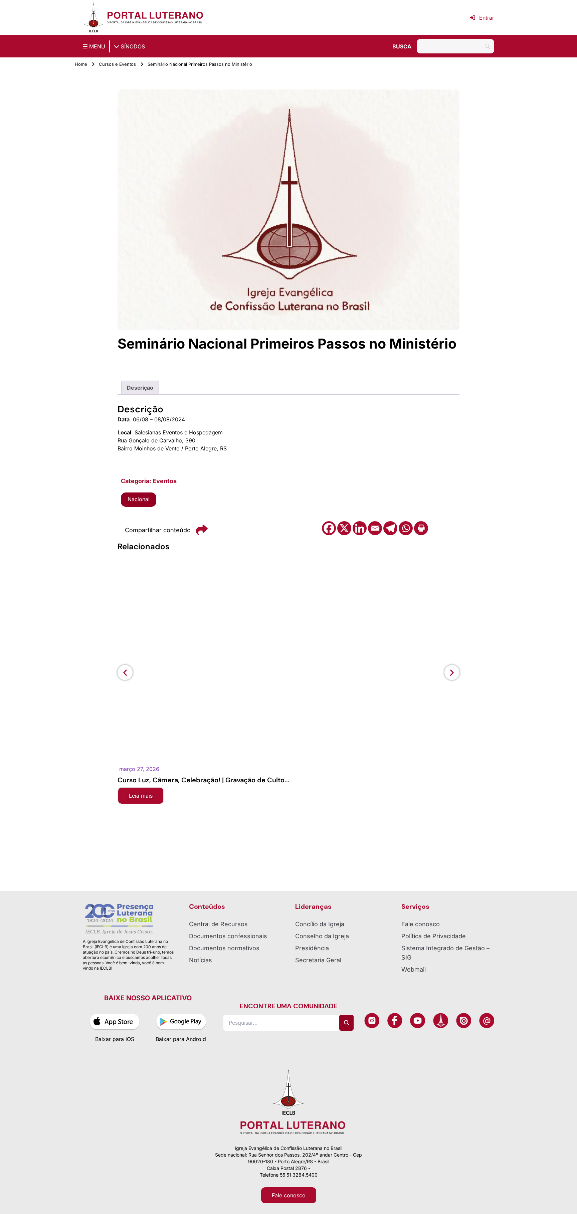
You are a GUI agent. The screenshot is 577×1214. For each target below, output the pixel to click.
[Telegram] (390, 528)
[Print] (421, 528)
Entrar (486, 17)
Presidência (312, 948)
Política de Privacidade (433, 936)
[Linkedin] (360, 528)
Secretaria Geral (318, 960)
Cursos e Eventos (117, 64)
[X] (344, 528)
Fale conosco (420, 924)
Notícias (200, 960)
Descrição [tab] (140, 387)
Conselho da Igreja (322, 936)
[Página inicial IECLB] (93, 17)
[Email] (375, 528)
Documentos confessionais (228, 936)
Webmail (413, 969)
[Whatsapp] (406, 528)
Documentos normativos (224, 948)
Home (81, 64)
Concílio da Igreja (319, 924)
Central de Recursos (218, 924)
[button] (125, 672)
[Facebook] (329, 528)
